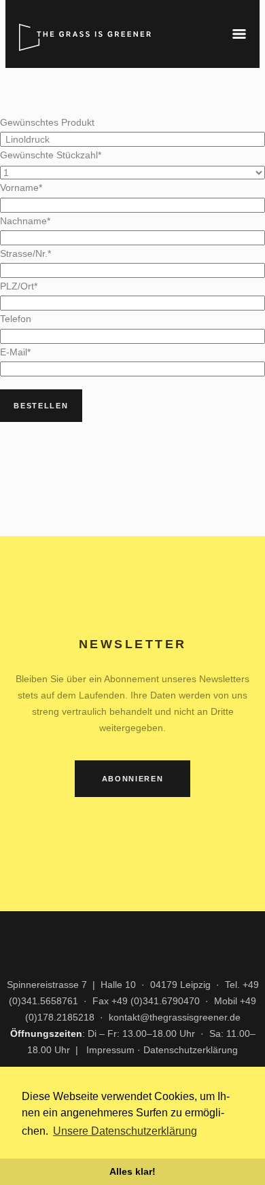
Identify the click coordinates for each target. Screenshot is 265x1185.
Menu (239, 34)
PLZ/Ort (18, 286)
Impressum (110, 1049)
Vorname (21, 187)
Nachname (25, 220)
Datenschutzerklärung (190, 1049)
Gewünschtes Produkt (47, 122)
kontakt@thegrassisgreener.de (175, 1017)
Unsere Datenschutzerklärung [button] (125, 1131)
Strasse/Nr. (25, 253)
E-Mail (15, 352)
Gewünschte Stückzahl (50, 154)
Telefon (15, 318)
